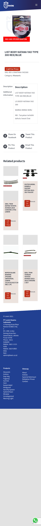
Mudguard (7, 387)
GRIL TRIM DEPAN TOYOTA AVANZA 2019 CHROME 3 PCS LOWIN (10, 208)
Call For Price (12, 68)
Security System (9, 390)
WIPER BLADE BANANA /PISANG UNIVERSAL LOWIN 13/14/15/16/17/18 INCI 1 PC (11, 278)
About (24, 372)
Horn (5, 383)
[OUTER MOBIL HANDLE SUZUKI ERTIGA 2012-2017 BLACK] (30, 173)
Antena (6, 374)
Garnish (6, 381)
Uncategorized (8, 396)
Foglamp (6, 378)
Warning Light (8, 398)
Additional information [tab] (7, 93)
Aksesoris (16, 75)
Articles (25, 375)
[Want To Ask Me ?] (35, 520)
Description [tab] (7, 86)
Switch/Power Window (8, 393)
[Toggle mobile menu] (36, 5)
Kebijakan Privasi (28, 379)
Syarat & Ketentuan (29, 377)
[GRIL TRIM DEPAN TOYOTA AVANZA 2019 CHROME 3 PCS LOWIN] (10, 183)
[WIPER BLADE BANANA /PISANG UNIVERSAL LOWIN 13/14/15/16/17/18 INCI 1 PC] (10, 252)
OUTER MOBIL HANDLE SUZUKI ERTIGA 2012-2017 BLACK (29, 188)
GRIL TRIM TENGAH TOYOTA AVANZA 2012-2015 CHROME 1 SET (29, 277)
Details (13, 221)
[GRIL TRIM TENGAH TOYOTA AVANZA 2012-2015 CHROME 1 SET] (30, 252)
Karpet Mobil (7, 385)
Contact (25, 381)
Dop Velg (6, 376)
